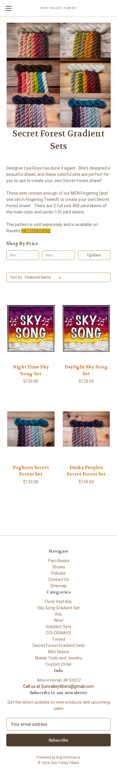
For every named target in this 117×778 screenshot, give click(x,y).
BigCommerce (68, 757)
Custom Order (58, 664)
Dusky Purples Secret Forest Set (86, 471)
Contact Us (58, 579)
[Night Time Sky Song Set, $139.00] (31, 329)
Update (94, 255)
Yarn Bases (58, 560)
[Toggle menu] (8, 8)
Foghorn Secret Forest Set (31, 471)
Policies (58, 573)
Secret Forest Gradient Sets (58, 645)
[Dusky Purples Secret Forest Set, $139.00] (86, 429)
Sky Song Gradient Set (59, 607)
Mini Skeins (58, 651)
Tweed (58, 639)
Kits (58, 614)
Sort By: (16, 277)
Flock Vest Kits (58, 601)
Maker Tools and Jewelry (58, 658)
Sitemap (58, 585)
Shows (58, 567)
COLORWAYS (58, 633)
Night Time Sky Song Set (31, 370)
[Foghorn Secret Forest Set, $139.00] (31, 429)
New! (58, 620)
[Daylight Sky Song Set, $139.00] (86, 329)
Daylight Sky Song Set (86, 370)
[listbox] (44, 277)
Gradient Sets (58, 626)
